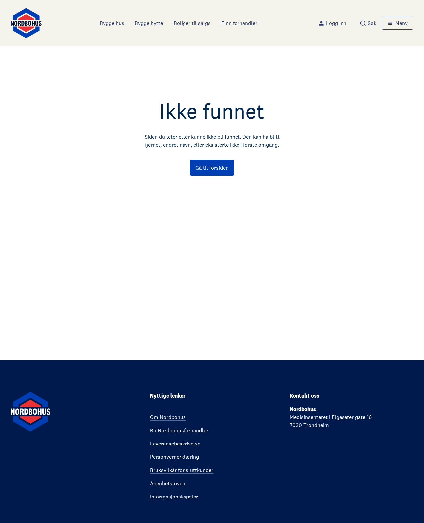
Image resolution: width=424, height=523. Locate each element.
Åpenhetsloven (167, 483)
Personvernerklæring (174, 456)
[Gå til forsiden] (26, 23)
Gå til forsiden (212, 167)
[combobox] (368, 23)
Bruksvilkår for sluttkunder (181, 470)
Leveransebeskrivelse (175, 443)
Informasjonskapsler (174, 496)
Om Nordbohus (168, 417)
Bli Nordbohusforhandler (179, 430)
